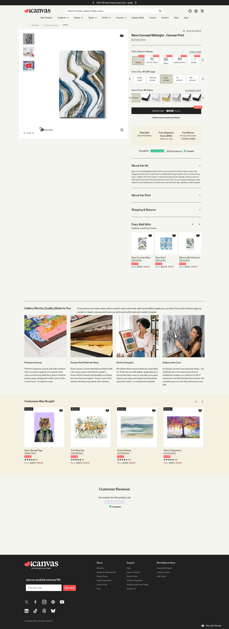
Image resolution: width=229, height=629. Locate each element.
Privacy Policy (102, 576)
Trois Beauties (77, 450)
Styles (77, 17)
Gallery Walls (137, 17)
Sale (186, 17)
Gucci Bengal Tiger (33, 450)
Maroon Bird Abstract (189, 257)
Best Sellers (46, 17)
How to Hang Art (133, 572)
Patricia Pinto (136, 260)
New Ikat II (160, 257)
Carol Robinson (77, 453)
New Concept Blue (140, 257)
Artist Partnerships (104, 580)
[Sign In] (196, 11)
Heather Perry (30, 453)
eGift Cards (161, 576)
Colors (152, 17)
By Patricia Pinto (138, 39)
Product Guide (195, 52)
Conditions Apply (188, 138)
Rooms (119, 17)
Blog (98, 589)
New (176, 17)
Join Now (70, 588)
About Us (100, 568)
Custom (165, 17)
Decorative (35, 25)
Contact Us (131, 589)
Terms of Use (102, 585)
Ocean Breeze (124, 450)
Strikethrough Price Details (137, 585)
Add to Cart (176, 109)
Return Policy (132, 576)
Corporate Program (164, 568)
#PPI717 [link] (65, 25)
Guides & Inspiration (135, 580)
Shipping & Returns (143, 209)
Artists (105, 17)
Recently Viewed (213, 625)
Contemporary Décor (51, 25)
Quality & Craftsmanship (106, 572)
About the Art (139, 165)
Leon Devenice (170, 453)
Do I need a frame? (193, 90)
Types (91, 17)
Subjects (61, 17)
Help (128, 568)
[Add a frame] (46, 129)
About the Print (141, 195)
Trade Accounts (163, 572)
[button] (138, 60)
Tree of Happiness (172, 450)
